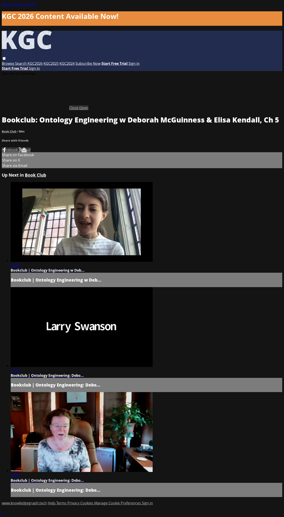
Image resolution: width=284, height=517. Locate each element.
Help (52, 503)
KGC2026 (35, 63)
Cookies (87, 503)
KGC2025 (51, 63)
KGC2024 (67, 63)
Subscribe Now (88, 63)
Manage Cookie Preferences (118, 503)
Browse (8, 63)
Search (21, 63)
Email (26, 149)
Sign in (134, 63)
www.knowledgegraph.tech (24, 503)
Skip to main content (19, 4)
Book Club (9, 131)
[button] (4, 58)
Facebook (10, 149)
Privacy (73, 503)
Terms (61, 503)
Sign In (34, 68)
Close (74, 107)
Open (83, 107)
